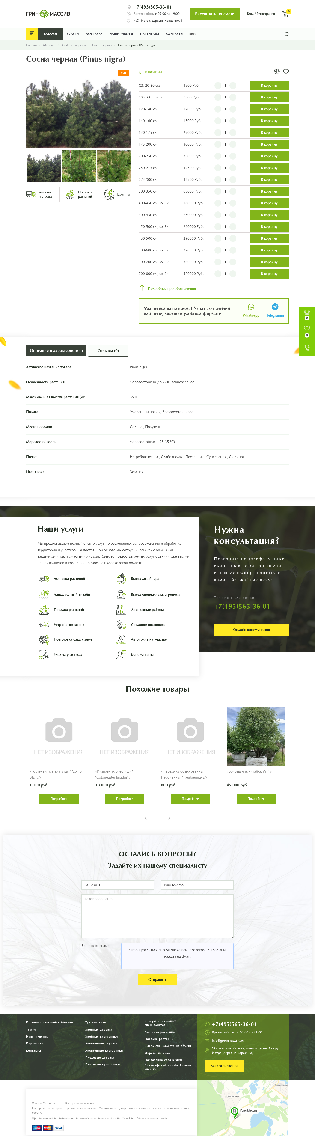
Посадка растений (159, 1039)
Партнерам (149, 34)
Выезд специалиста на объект (168, 1045)
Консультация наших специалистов (160, 1022)
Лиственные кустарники (104, 1050)
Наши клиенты (37, 1036)
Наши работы (121, 34)
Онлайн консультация (251, 629)
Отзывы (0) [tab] (108, 350)
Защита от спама (95, 946)
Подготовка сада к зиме (164, 1060)
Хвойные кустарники (101, 1036)
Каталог (51, 34)
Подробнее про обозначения (172, 289)
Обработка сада (157, 1053)
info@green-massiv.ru (228, 1041)
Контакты (174, 34)
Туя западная (95, 1022)
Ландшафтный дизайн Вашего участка (168, 1067)
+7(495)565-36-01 (153, 7)
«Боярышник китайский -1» (249, 771)
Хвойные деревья (99, 1029)
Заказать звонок (225, 1066)
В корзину (269, 85)
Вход (250, 14)
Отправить (157, 979)
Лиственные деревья (101, 1043)
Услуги (73, 34)
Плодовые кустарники (102, 1064)
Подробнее (58, 799)
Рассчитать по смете (214, 13)
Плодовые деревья (100, 1057)
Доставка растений (160, 1032)
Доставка (94, 34)
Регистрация (266, 14)
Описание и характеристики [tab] (56, 350)
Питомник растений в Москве (49, 1022)
